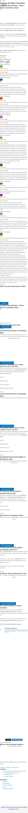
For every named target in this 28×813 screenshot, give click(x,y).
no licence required (20, 25)
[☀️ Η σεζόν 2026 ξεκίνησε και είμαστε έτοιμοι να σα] (14, 683)
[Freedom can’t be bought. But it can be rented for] (14, 661)
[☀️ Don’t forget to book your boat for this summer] (14, 645)
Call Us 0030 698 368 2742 (6, 1)
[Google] (23, 1)
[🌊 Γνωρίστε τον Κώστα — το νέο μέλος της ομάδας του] (14, 718)
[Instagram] (27, 1)
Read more (14, 282)
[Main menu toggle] (25, 5)
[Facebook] (25, 1)
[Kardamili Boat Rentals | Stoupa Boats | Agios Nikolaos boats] (4, 5)
